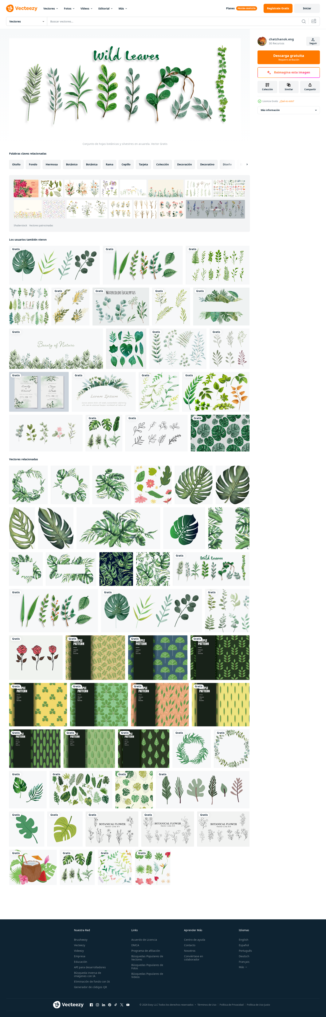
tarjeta (143, 164)
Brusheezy (80, 939)
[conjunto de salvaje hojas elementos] (227, 610)
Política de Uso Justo (258, 1004)
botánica (91, 164)
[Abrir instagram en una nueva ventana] (97, 1004)
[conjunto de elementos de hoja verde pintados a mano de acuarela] (171, 306)
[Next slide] (244, 164)
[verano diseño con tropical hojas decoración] (33, 867)
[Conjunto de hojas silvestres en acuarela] (143, 265)
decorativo (207, 164)
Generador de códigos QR (90, 987)
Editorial (103, 8)
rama (109, 164)
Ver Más (215, 209)
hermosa (52, 164)
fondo (33, 164)
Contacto (189, 945)
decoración (184, 164)
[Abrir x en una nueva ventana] (121, 1004)
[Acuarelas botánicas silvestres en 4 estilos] (54, 265)
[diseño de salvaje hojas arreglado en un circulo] (231, 748)
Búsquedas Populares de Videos (147, 975)
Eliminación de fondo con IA (92, 981)
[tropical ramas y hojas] (202, 789)
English (243, 939)
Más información (270, 110)
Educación (80, 962)
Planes (230, 8)
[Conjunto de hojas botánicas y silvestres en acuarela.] (211, 569)
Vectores (49, 8)
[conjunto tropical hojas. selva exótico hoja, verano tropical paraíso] (153, 484)
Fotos (67, 8)
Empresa (79, 956)
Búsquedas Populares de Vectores (147, 957)
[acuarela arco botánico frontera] (104, 392)
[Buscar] (303, 21)
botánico (72, 164)
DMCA (135, 945)
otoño (16, 164)
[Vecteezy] (21, 8)
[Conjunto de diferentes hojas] (215, 392)
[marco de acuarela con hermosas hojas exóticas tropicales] (221, 306)
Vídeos (85, 8)
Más (121, 8)
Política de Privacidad (232, 1004)
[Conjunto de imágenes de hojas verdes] (126, 349)
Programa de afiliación (145, 950)
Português (245, 950)
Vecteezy (79, 945)
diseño (227, 164)
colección (162, 164)
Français (244, 962)
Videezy (79, 950)
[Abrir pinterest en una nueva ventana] (109, 1004)
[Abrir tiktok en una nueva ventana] (115, 1004)
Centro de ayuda (194, 939)
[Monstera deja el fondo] (220, 433)
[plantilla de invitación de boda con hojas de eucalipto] (39, 392)
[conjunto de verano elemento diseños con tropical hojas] (152, 867)
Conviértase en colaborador (193, 957)
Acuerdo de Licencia (144, 939)
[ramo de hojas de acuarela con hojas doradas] (70, 306)
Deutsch (244, 956)
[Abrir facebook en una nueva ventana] (91, 1004)
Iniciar (307, 8)
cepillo (126, 164)
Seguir (313, 43)
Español (244, 945)
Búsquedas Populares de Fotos (147, 966)
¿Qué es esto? (287, 101)
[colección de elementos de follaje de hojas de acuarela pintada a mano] (229, 349)
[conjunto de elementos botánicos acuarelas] (177, 349)
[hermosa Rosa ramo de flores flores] (36, 657)
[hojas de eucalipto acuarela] (120, 306)
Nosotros (189, 950)
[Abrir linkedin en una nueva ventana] (103, 1004)
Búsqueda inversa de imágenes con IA (87, 974)
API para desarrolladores (90, 967)
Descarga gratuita (288, 57)
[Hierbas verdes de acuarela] (56, 349)
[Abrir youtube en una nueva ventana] (127, 1004)
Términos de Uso (206, 1004)
